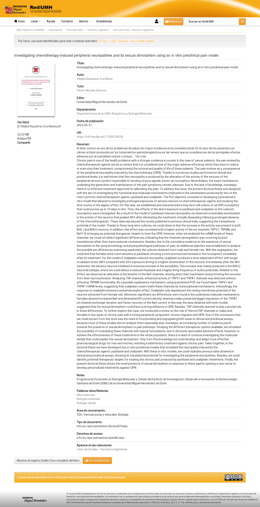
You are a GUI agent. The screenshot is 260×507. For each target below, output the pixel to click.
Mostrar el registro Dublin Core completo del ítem (48, 460)
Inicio (21, 21)
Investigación (55, 30)
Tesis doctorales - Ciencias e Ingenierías (133, 30)
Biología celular (86, 403)
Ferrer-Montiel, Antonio (91, 90)
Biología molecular (88, 399)
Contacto (67, 21)
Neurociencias (86, 394)
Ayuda (51, 21)
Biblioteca (175, 21)
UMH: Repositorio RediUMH (30, 30)
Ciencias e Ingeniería (97, 30)
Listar (35, 21)
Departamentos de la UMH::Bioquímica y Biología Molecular (114, 113)
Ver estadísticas (98, 460)
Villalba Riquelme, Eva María (95, 78)
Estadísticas (104, 21)
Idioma (83, 21)
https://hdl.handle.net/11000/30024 (100, 136)
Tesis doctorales (74, 30)
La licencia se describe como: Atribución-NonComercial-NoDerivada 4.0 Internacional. (71, 477)
